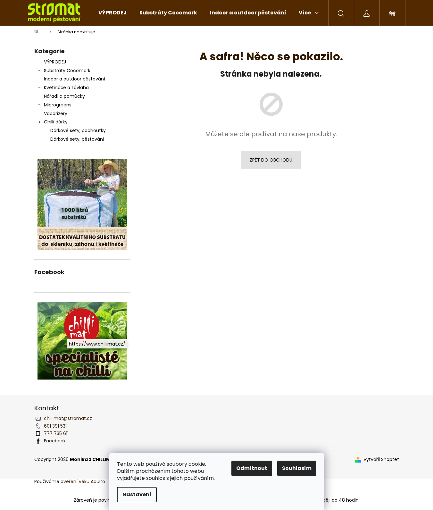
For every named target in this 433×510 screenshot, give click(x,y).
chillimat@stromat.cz (68, 418)
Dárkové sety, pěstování (77, 139)
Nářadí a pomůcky (64, 96)
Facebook (55, 441)
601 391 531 (55, 426)
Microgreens (57, 105)
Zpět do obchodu (271, 160)
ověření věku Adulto (83, 481)
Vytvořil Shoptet (381, 459)
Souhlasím (297, 468)
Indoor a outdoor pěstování (74, 79)
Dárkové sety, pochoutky (78, 130)
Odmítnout (251, 468)
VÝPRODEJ (55, 62)
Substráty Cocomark (67, 70)
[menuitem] (112, 13)
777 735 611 (56, 433)
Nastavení (136, 494)
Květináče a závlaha (66, 87)
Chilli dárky (56, 122)
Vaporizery (55, 113)
